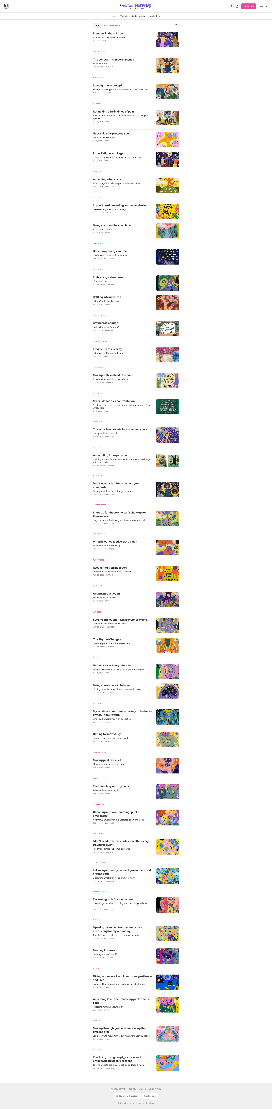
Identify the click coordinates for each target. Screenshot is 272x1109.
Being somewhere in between (112, 685)
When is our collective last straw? (115, 541)
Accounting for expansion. (110, 455)
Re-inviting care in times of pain (113, 111)
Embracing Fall (100, 63)
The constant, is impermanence (113, 59)
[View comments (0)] (114, 96)
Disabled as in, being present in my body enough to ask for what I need (122, 406)
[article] (136, 39)
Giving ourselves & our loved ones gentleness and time (123, 978)
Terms (140, 1088)
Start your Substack (128, 1096)
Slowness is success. (103, 281)
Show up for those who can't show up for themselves (119, 514)
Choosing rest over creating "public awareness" (116, 813)
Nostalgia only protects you (111, 133)
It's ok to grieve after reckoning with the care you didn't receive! (120, 904)
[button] (114, 16)
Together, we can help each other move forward (116, 935)
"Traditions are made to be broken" (110, 623)
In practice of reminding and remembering (120, 205)
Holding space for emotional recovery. (111, 643)
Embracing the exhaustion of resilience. (112, 571)
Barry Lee (103, 41)
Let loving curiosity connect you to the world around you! (122, 872)
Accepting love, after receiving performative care (121, 1000)
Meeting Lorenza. (104, 950)
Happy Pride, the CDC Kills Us (107, 433)
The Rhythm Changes (107, 639)
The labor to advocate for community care (120, 429)
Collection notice (153, 1088)
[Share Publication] (237, 6)
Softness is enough (105, 323)
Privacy (132, 1088)
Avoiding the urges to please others (110, 379)
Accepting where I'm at (108, 179)
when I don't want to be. (105, 229)
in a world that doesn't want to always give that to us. (119, 983)
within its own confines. (104, 137)
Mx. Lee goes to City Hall (105, 597)
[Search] (231, 6)
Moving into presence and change (109, 764)
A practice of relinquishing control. (110, 37)
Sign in (263, 6)
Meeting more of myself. (105, 954)
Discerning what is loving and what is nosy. (114, 877)
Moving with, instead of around (113, 375)
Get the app (150, 1096)
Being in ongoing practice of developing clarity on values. (121, 89)
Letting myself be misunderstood (109, 353)
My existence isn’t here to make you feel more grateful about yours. (122, 713)
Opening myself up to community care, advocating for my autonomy (118, 929)
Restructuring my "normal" (106, 326)
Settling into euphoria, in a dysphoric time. (120, 619)
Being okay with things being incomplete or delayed (118, 669)
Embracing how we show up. (107, 545)
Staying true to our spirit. (109, 85)
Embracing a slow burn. (108, 277)
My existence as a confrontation (114, 401)
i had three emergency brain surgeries (111, 848)
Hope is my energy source (110, 251)
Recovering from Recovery (110, 567)
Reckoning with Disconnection (113, 899)
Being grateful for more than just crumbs (113, 491)
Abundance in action (106, 593)
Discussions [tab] (114, 25)
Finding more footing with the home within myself (117, 689)
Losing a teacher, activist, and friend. (110, 737)
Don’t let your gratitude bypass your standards (116, 485)
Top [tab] (105, 25)
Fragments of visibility (107, 349)
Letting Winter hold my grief (107, 301)
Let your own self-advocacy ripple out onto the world (119, 520)
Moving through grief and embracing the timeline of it (119, 1030)
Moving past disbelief (107, 760)
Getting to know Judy (107, 734)
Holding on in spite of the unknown (110, 255)
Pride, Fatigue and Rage (108, 153)
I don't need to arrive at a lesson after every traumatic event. (121, 843)
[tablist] (107, 25)
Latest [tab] (97, 25)
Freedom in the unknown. (109, 33)
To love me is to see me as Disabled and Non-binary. (118, 1064)
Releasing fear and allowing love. (109, 1006)
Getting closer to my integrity (112, 665)
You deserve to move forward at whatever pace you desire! (121, 1035)
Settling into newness (107, 297)
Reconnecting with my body (111, 786)
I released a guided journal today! (109, 209)
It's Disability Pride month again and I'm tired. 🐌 (117, 157)
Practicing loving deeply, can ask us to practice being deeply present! (118, 1059)
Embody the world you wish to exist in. (112, 718)
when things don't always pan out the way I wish (116, 183)
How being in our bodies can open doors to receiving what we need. (121, 117)
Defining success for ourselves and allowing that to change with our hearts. (121, 460)
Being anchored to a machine (112, 225)
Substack (122, 1103)
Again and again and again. (106, 790)
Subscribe (248, 6)
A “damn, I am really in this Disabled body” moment (118, 819)
